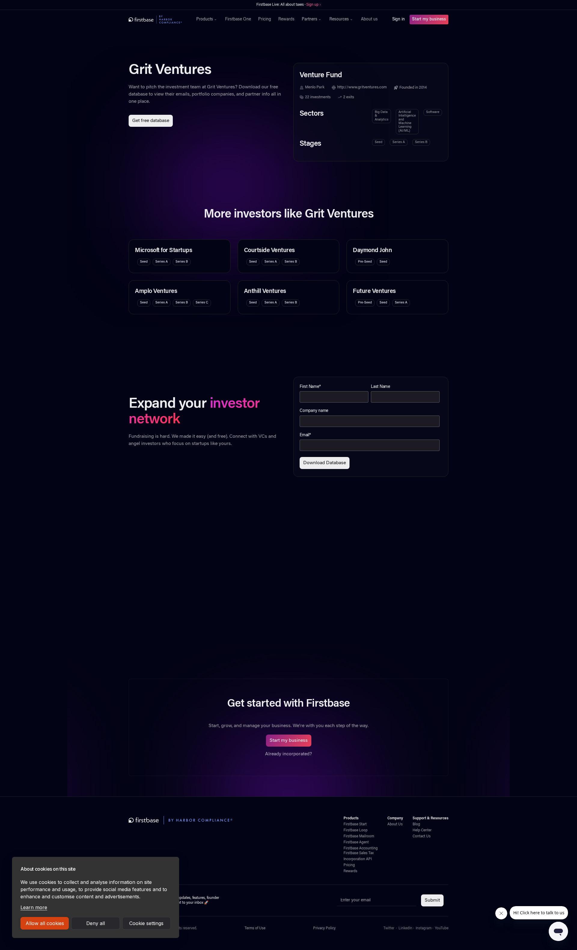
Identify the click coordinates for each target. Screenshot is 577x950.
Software (432, 112)
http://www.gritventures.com (362, 87)
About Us (395, 824)
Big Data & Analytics (381, 116)
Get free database (150, 120)
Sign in (398, 19)
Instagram (424, 928)
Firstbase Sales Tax (358, 853)
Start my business (429, 19)
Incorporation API (357, 859)
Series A (398, 142)
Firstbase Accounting (360, 848)
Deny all (95, 923)
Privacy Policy (324, 928)
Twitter (388, 928)
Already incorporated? (288, 754)
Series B (421, 142)
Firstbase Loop (355, 830)
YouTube (441, 928)
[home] (155, 19)
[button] (207, 20)
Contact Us (422, 836)
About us (369, 19)
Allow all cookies (45, 923)
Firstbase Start (355, 824)
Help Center (422, 830)
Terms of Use (255, 928)
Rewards (286, 19)
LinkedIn (405, 928)
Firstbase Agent (356, 842)
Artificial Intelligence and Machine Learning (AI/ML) (407, 121)
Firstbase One (238, 19)
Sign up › (313, 5)
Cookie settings (146, 923)
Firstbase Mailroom (358, 836)
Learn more (33, 907)
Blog (416, 824)
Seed (378, 142)
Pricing (264, 19)
